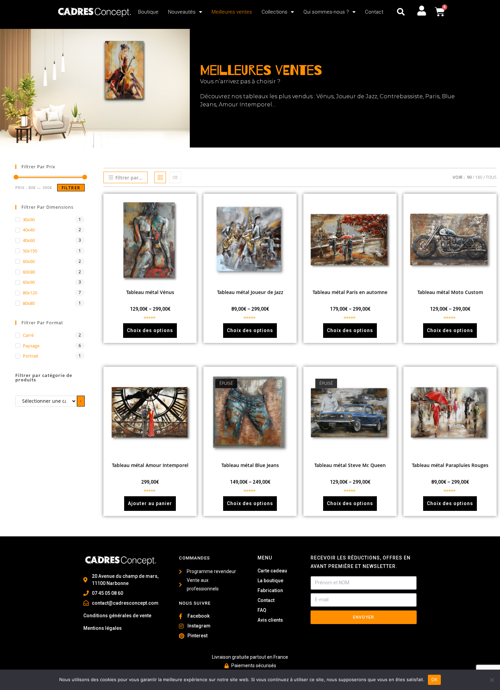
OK (434, 679)
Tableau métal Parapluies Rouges (450, 465)
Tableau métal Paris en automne (350, 292)
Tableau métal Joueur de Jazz (250, 292)
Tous (491, 177)
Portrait (30, 356)
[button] (401, 12)
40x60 (29, 240)
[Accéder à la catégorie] (81, 401)
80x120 (30, 293)
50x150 (30, 251)
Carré (28, 335)
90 (469, 177)
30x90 (29, 220)
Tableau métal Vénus (150, 292)
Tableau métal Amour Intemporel (150, 465)
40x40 (29, 230)
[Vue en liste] (175, 177)
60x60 (29, 261)
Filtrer (71, 188)
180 (478, 177)
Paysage (31, 346)
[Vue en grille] (160, 177)
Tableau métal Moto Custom (450, 292)
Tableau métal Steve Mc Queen (350, 465)
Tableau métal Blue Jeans (250, 465)
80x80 (29, 303)
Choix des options (150, 330)
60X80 (29, 272)
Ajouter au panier (150, 503)
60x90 (29, 282)
